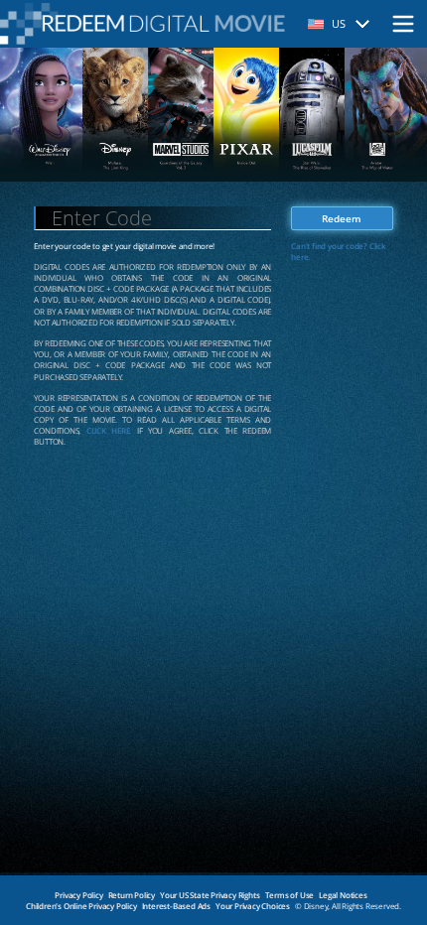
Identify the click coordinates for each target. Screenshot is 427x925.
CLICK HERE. (109, 430)
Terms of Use (290, 894)
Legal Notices (342, 894)
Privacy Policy (78, 894)
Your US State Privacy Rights (209, 894)
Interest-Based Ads (176, 905)
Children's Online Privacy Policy (81, 905)
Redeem (341, 218)
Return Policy (131, 894)
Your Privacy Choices (252, 905)
